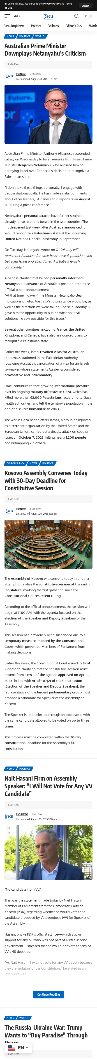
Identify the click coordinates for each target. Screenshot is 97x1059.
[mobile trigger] (8, 16)
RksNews (21, 74)
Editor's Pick (16, 463)
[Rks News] (48, 16)
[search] (76, 16)
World (40, 36)
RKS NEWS (22, 814)
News (10, 36)
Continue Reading (48, 994)
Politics (24, 36)
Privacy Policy (51, 3)
